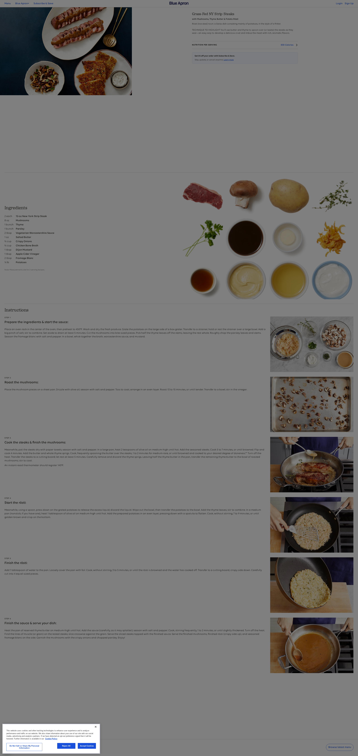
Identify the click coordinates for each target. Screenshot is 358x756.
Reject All (66, 746)
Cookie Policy (51, 739)
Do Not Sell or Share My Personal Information (24, 747)
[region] (51, 739)
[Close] (96, 727)
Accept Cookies (87, 746)
